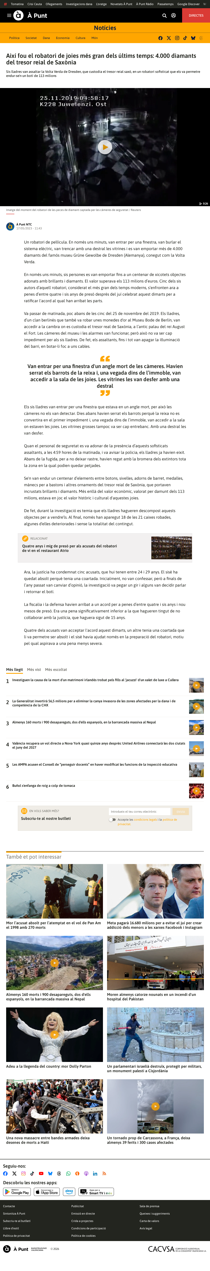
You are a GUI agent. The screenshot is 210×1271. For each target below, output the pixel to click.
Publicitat (77, 1206)
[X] (169, 38)
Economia (63, 38)
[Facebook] (160, 38)
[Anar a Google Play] (17, 1192)
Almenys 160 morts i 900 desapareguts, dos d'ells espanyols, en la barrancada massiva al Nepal (48, 996)
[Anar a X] (15, 1173)
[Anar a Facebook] (6, 1173)
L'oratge (101, 4)
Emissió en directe (83, 1213)
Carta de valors (149, 1221)
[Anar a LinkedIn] (96, 1173)
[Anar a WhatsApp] (69, 1173)
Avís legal (146, 1228)
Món (94, 38)
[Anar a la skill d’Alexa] (69, 1192)
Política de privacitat (16, 1235)
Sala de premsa (149, 1206)
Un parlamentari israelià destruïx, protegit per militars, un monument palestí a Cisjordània (154, 1068)
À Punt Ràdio (145, 4)
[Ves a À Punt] (30, 15)
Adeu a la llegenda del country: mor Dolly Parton (48, 1066)
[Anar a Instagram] (24, 1173)
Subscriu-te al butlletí (17, 1221)
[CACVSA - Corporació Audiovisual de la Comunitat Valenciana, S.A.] (177, 1249)
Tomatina (17, 4)
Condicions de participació (88, 1228)
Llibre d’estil (11, 1228)
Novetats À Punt (121, 4)
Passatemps (165, 4)
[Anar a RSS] (105, 1173)
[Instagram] (177, 38)
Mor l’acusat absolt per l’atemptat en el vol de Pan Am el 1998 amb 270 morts (53, 925)
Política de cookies (83, 1235)
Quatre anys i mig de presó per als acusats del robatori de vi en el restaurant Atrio (69, 548)
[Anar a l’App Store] (47, 1192)
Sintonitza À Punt (14, 1213)
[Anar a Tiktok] (33, 1173)
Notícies (105, 27)
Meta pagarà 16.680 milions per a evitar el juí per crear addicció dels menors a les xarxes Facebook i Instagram (154, 925)
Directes (196, 15)
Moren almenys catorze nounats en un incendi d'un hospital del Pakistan (151, 996)
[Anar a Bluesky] (51, 1173)
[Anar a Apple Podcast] (87, 1173)
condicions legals (145, 819)
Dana (46, 38)
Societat (31, 38)
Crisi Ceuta (34, 4)
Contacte (9, 1206)
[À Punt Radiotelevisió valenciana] (25, 1249)
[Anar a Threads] (60, 1173)
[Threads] (202, 38)
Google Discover (188, 4)
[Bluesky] (193, 38)
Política (14, 38)
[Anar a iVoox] (78, 1173)
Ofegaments (54, 4)
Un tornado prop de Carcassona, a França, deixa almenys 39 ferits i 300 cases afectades (148, 1140)
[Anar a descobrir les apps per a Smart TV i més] (96, 1192)
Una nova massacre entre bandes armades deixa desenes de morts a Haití (48, 1140)
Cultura (80, 38)
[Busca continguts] (164, 16)
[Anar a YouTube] (42, 1173)
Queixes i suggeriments (155, 1213)
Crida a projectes (82, 1221)
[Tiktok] (185, 38)
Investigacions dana (79, 4)
